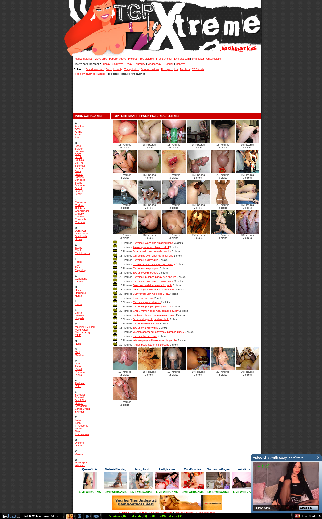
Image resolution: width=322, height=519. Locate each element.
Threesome (81, 425)
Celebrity (80, 208)
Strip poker (198, 58)
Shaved (79, 397)
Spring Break (82, 408)
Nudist (78, 343)
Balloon (79, 148)
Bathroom (80, 151)
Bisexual (80, 165)
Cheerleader (82, 210)
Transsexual (82, 434)
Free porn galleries (84, 73)
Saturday (117, 63)
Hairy (78, 290)
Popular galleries (83, 58)
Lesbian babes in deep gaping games (154, 315)
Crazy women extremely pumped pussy (156, 310)
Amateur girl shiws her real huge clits (154, 289)
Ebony (78, 247)
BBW (78, 154)
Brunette (80, 185)
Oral (77, 352)
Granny (79, 281)
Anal (77, 128)
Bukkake (80, 191)
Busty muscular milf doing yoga (151, 293)
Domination (81, 233)
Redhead (80, 383)
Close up (80, 216)
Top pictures (147, 58)
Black (78, 171)
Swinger (79, 411)
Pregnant (80, 372)
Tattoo (78, 420)
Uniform (79, 442)
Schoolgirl (80, 394)
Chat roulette (213, 58)
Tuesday (168, 63)
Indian (78, 304)
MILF (78, 335)
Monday (180, 63)
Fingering (80, 270)
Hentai (78, 295)
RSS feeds (198, 69)
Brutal (78, 188)
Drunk (78, 239)
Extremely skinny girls (145, 259)
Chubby (79, 213)
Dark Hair (80, 230)
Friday (128, 63)
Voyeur (79, 454)
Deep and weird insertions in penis (152, 285)
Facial (78, 261)
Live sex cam (182, 58)
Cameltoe (80, 202)
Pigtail (78, 369)
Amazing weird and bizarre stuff (151, 247)
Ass (77, 137)
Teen (78, 422)
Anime (78, 131)
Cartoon (79, 205)
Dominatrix (81, 236)
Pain (77, 363)
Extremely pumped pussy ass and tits (154, 276)
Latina (78, 312)
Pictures (133, 58)
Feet (77, 264)
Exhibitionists (82, 253)
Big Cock (80, 160)
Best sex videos (150, 69)
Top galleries (131, 69)
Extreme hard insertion (146, 323)
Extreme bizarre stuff (145, 336)
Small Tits (80, 400)
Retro (78, 386)
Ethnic (78, 250)
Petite (78, 366)
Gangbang (81, 278)
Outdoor (79, 355)
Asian (78, 134)
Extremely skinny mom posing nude (153, 281)
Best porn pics (169, 69)
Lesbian (79, 315)
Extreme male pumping (146, 268)
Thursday (139, 63)
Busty (78, 193)
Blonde (79, 174)
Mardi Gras (81, 329)
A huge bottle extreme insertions (151, 344)
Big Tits (79, 162)
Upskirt (79, 445)
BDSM (78, 157)
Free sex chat (164, 58)
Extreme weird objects (145, 272)
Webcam (80, 465)
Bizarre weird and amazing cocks (152, 251)
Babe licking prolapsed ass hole (151, 319)
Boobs (78, 182)
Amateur (80, 126)
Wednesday (154, 63)
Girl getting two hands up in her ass (153, 255)
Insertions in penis (143, 298)
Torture (79, 428)
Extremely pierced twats (147, 302)
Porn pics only (114, 69)
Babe (78, 145)
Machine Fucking (85, 326)
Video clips (101, 58)
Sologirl (79, 403)
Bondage (80, 179)
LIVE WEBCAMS (90, 492)
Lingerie (79, 318)
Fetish (78, 267)
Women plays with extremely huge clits (155, 340)
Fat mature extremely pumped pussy (154, 264)
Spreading (81, 406)
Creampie (80, 219)
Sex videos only (95, 69)
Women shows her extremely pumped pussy (158, 332)
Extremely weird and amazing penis (153, 242)
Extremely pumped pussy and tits (152, 306)
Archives (185, 69)
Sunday (106, 63)
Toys (78, 431)
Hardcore (80, 292)
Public (78, 374)
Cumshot (80, 222)
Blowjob (79, 177)
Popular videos (117, 58)
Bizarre (101, 73)
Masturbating (82, 332)
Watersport (81, 462)
